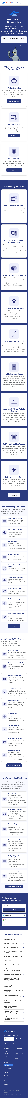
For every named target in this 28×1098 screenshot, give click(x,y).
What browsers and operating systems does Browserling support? (12, 979)
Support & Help (19, 1053)
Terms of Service (8, 1094)
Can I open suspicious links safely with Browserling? (11, 1012)
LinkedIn (6, 1075)
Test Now (14, 909)
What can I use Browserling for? (12, 974)
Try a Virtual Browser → (14, 886)
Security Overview (6, 1059)
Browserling (13, 1031)
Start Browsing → (14, 101)
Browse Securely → (14, 170)
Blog (16, 1056)
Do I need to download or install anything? (13, 951)
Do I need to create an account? (13, 956)
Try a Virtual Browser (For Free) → (14, 39)
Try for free (8, 1068)
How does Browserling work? (12, 947)
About (16, 1058)
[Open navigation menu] (25, 2)
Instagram (6, 1082)
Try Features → (14, 495)
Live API (6, 1062)
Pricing (19, 2)
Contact (17, 1051)
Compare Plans (8, 1056)
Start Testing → (14, 135)
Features (6, 1053)
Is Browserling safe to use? (11, 964)
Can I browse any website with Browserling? (12, 1001)
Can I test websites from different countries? (13, 990)
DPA (22, 1094)
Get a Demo (8, 1065)
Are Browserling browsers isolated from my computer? (12, 969)
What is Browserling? (10, 939)
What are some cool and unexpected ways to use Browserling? (11, 1018)
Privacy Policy (16, 1094)
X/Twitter (6, 1080)
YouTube (6, 1077)
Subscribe (19, 1039)
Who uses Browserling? (10, 943)
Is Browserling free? (9, 960)
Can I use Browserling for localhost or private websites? (12, 996)
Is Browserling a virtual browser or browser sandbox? (13, 985)
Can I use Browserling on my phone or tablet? (12, 1006)
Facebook (6, 1084)
